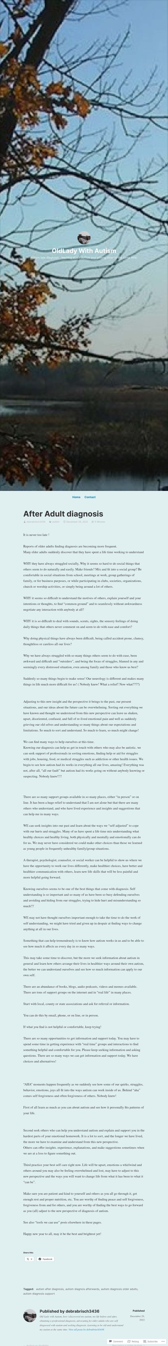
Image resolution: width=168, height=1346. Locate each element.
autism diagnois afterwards (82, 1289)
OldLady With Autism (84, 250)
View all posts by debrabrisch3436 (86, 1329)
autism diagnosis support (39, 1293)
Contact (90, 497)
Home (76, 497)
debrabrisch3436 (36, 521)
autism (55, 521)
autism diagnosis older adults (119, 1289)
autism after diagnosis (50, 1289)
